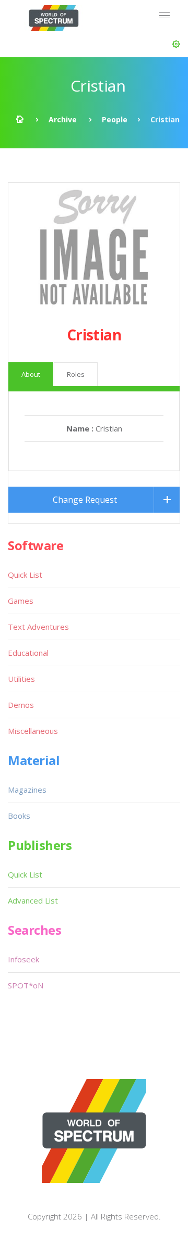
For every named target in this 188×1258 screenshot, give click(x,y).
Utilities (21, 679)
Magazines (27, 789)
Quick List (25, 574)
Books (19, 815)
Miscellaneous (33, 731)
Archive (63, 119)
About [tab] (30, 374)
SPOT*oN (25, 985)
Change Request (85, 499)
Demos (21, 705)
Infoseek (23, 959)
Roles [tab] (76, 374)
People (114, 119)
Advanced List (33, 900)
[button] (176, 44)
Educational (28, 652)
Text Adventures (38, 626)
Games (20, 600)
